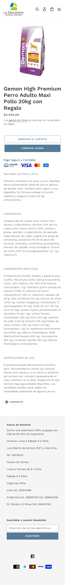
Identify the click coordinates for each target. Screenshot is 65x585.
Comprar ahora (32, 148)
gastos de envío (18, 120)
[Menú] (59, 9)
